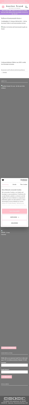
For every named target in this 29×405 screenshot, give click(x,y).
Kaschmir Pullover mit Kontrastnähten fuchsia (13, 23)
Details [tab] (14, 184)
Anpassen (13, 217)
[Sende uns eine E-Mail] (16, 392)
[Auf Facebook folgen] (12, 392)
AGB (26, 403)
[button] (3, 7)
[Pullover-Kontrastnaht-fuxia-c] (14, 43)
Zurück (4, 72)
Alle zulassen (15, 211)
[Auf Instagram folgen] (14, 392)
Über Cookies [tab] (23, 184)
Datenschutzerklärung (19, 403)
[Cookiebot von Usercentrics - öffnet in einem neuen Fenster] (20, 180)
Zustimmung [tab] (5, 184)
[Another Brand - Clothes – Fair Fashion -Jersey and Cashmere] (14, 7)
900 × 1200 (23, 21)
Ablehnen (14, 223)
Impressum (10, 403)
